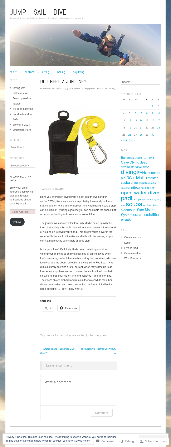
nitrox (135, 187)
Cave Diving (130, 162)
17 (158, 120)
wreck (126, 219)
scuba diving (151, 205)
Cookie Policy (82, 440)
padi (126, 197)
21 (141, 127)
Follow (17, 222)
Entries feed (131, 247)
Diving (45, 72)
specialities (150, 214)
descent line (78, 335)
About (13, 72)
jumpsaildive (73, 88)
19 (129, 127)
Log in (127, 242)
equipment (90, 88)
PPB (123, 205)
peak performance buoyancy (147, 199)
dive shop (142, 167)
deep (143, 162)
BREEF (144, 157)
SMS (136, 215)
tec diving (110, 88)
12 (129, 120)
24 (158, 127)
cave (151, 158)
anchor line (52, 335)
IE (133, 178)
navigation (144, 182)
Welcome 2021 (21, 124)
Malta (141, 177)
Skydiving (78, 72)
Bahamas (127, 157)
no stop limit (148, 188)
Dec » (132, 140)
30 (152, 134)
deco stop (65, 335)
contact (29, 72)
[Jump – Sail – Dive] (85, 46)
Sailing (61, 72)
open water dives (140, 192)
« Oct (124, 140)
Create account (133, 237)
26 (129, 134)
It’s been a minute (23, 108)
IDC (128, 177)
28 (141, 134)
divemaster (128, 167)
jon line (90, 335)
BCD (137, 157)
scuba (100, 88)
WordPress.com (133, 258)
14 (141, 120)
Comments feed (133, 253)
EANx (142, 172)
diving (129, 171)
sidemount (128, 209)
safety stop (101, 335)
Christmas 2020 (22, 129)
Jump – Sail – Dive (38, 12)
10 (158, 113)
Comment (101, 412)
